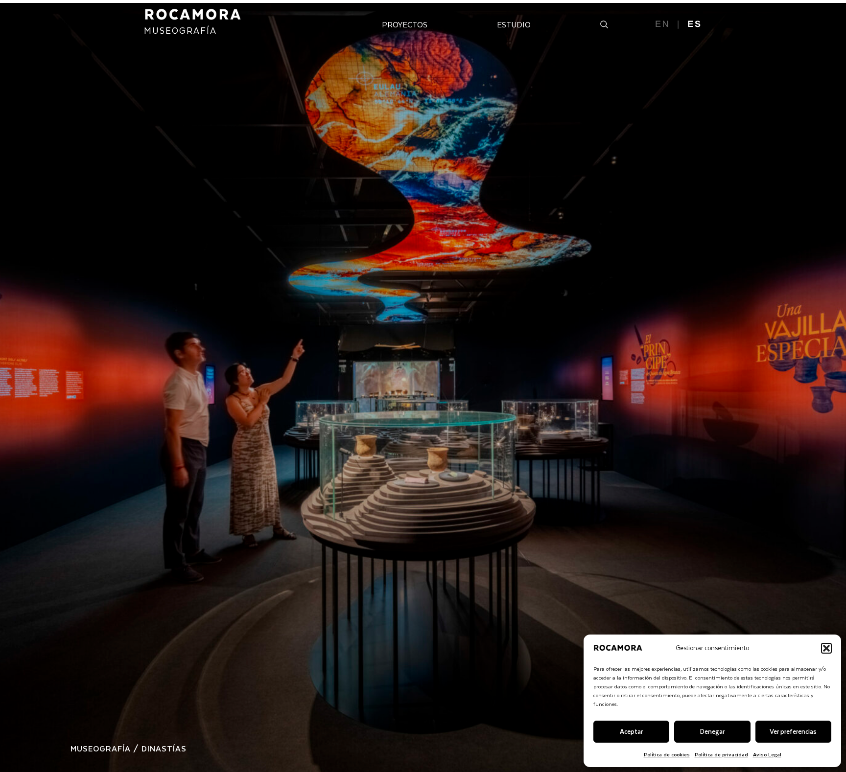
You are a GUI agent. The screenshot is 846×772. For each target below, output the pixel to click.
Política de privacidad (721, 754)
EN (662, 24)
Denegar (712, 731)
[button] (826, 648)
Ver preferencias (793, 731)
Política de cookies (667, 754)
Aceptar (631, 731)
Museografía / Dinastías (128, 748)
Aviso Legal (767, 754)
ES (694, 24)
